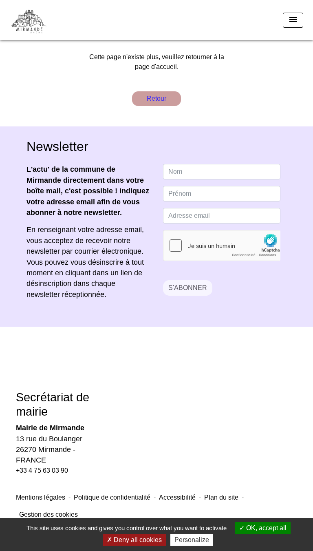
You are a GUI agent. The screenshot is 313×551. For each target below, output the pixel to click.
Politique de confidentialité (112, 497)
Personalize (191, 539)
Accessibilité (177, 497)
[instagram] (167, 364)
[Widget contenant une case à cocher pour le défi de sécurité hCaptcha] (221, 245)
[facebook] (146, 364)
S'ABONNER (187, 287)
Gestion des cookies (48, 514)
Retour (156, 98)
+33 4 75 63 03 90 (42, 470)
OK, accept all (266, 527)
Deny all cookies (137, 539)
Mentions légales (40, 497)
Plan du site (221, 497)
